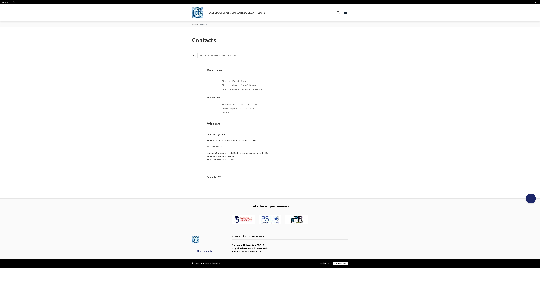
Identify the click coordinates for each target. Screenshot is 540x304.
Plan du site (258, 236)
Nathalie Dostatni (249, 85)
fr (532, 2)
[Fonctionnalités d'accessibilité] (13, 2)
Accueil (195, 24)
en (535, 2)
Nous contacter (205, 251)
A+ (3, 2)
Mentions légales (241, 236)
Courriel (225, 112)
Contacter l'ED (214, 177)
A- (8, 2)
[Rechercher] (338, 12)
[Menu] (345, 12)
